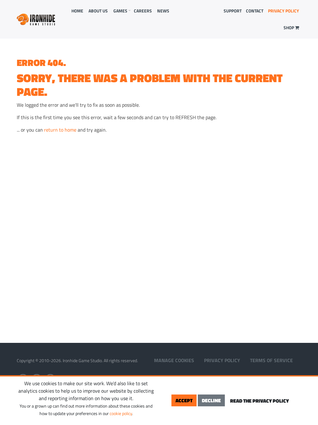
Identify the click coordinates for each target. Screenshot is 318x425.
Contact (254, 10)
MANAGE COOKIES (174, 360)
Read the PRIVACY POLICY (259, 400)
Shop (289, 27)
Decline (211, 400)
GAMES (120, 10)
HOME (77, 10)
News (163, 10)
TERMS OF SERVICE (271, 360)
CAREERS (143, 10)
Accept (184, 400)
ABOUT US (98, 10)
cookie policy (121, 413)
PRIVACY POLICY (283, 10)
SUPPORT (233, 10)
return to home (60, 129)
